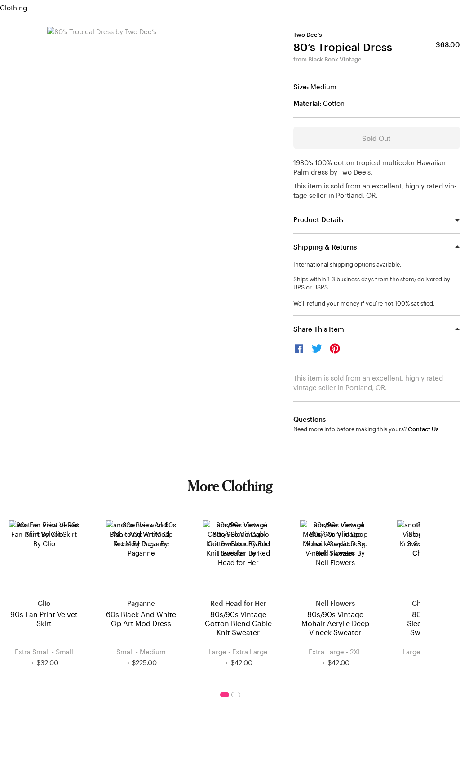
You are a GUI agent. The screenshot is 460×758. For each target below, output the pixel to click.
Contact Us (423, 429)
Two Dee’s (307, 34)
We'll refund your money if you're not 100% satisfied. (364, 303)
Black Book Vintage (335, 59)
